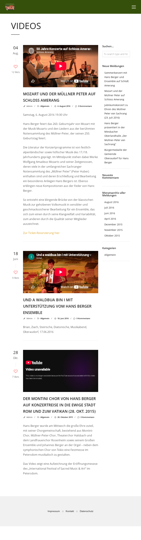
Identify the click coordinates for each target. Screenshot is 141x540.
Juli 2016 (109, 207)
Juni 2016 (109, 213)
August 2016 (111, 202)
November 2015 (113, 230)
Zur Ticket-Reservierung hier (41, 233)
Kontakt (70, 511)
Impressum (54, 511)
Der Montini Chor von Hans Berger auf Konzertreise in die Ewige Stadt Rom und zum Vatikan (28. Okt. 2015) (59, 405)
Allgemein (44, 106)
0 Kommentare (85, 106)
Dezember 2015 (113, 224)
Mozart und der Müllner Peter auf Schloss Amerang (114, 95)
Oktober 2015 (112, 235)
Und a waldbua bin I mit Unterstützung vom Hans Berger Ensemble (57, 306)
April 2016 (110, 218)
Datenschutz (86, 511)
